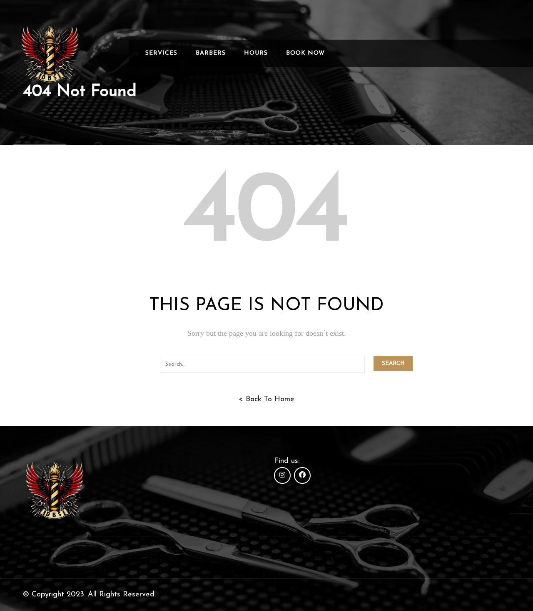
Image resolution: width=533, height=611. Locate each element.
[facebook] (302, 475)
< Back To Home (266, 399)
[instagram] (282, 475)
